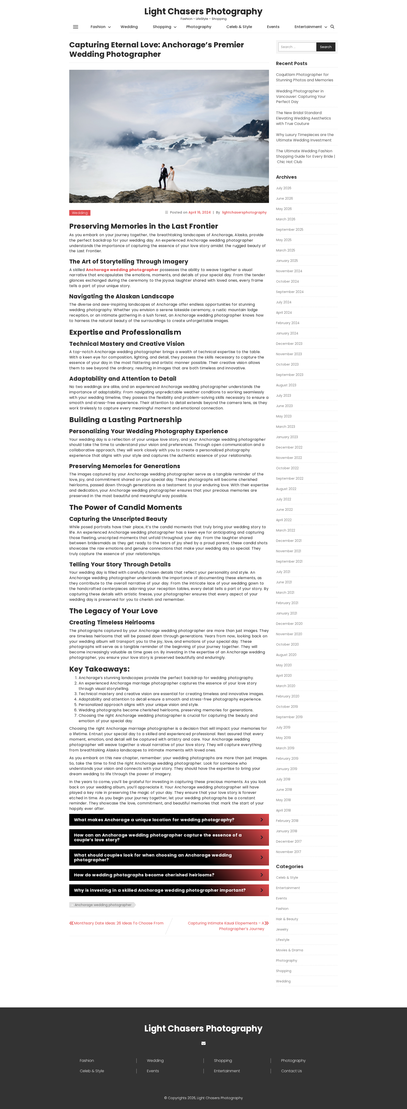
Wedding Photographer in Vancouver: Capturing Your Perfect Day (301, 96)
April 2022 (284, 520)
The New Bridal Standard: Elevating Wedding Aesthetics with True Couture (303, 118)
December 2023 (289, 343)
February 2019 (287, 758)
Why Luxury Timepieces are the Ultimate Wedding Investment (305, 137)
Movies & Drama (289, 950)
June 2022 (284, 509)
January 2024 (287, 333)
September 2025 (289, 229)
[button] (169, 820)
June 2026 (284, 198)
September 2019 (289, 717)
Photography (198, 26)
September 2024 (290, 291)
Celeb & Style (239, 26)
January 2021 (286, 613)
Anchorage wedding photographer (103, 905)
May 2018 (283, 800)
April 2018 (283, 810)
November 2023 (289, 354)
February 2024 (288, 323)
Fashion (98, 26)
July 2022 (283, 499)
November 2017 (288, 851)
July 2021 (283, 571)
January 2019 (286, 769)
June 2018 (284, 789)
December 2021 (288, 540)
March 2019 (285, 748)
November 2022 (289, 457)
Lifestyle (282, 939)
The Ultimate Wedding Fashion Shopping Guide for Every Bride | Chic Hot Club (305, 156)
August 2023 (286, 385)
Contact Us (291, 1071)
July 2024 (284, 302)
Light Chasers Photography (203, 11)
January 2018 (286, 831)
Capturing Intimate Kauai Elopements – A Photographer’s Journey (226, 926)
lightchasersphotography (244, 212)
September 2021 (289, 561)
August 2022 (286, 488)
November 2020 (289, 634)
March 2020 (285, 686)
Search (326, 47)
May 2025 (284, 240)
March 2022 (285, 530)
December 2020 (289, 623)
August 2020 (286, 654)
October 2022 (287, 468)
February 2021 (287, 603)
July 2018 (283, 779)
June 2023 (284, 406)
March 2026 (285, 219)
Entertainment (308, 26)
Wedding (129, 26)
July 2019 (283, 727)
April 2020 (284, 675)
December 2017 (289, 841)
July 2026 (283, 188)
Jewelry (282, 929)
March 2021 (285, 592)
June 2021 (284, 582)
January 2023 (287, 437)
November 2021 (288, 551)
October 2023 (287, 364)
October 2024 (287, 281)
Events (273, 26)
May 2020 (284, 665)
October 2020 (287, 644)
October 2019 (287, 706)
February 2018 (287, 820)
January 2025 (287, 260)
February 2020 (287, 696)
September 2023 (289, 374)
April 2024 (284, 312)
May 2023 (284, 416)
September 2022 (289, 478)
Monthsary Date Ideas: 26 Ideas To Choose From (118, 923)
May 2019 (283, 737)
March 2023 (285, 426)
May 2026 (284, 208)
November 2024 (289, 271)
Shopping (162, 26)
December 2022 (289, 447)
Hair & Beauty (287, 919)
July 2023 (283, 395)
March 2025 (285, 250)
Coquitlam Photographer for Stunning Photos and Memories (304, 77)
